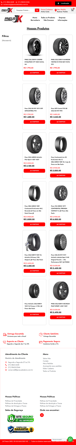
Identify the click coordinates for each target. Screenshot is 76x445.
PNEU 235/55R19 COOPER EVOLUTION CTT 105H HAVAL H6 (34, 62)
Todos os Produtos (48, 17)
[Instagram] (42, 415)
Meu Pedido (61, 9)
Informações (62, 20)
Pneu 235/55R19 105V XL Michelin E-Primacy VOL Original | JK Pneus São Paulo (34, 257)
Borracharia (35, 20)
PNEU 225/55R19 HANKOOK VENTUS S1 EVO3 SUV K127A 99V (60, 62)
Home (35, 17)
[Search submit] (37, 10)
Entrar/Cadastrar (47, 9)
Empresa (62, 17)
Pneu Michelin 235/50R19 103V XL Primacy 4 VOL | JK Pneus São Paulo (33, 306)
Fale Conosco (49, 20)
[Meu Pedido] (55, 10)
